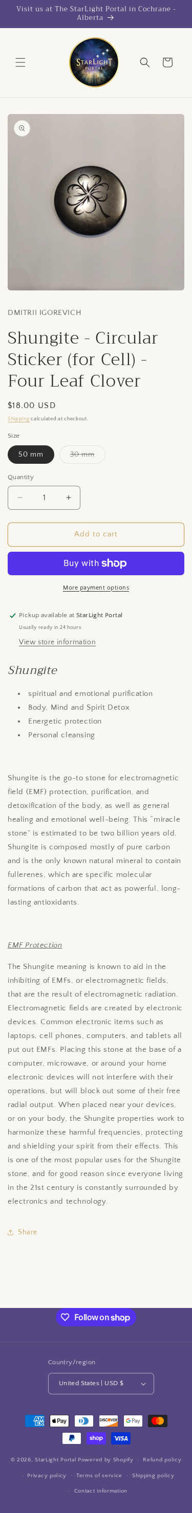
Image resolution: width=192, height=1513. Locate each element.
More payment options (96, 587)
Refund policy (162, 1460)
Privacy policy (47, 1476)
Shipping (19, 419)
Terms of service (99, 1476)
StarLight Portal (55, 1460)
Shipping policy (153, 1476)
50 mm (31, 454)
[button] (20, 62)
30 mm (87, 457)
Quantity (21, 477)
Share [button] (27, 1232)
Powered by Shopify (106, 1460)
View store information (57, 642)
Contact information (100, 1491)
